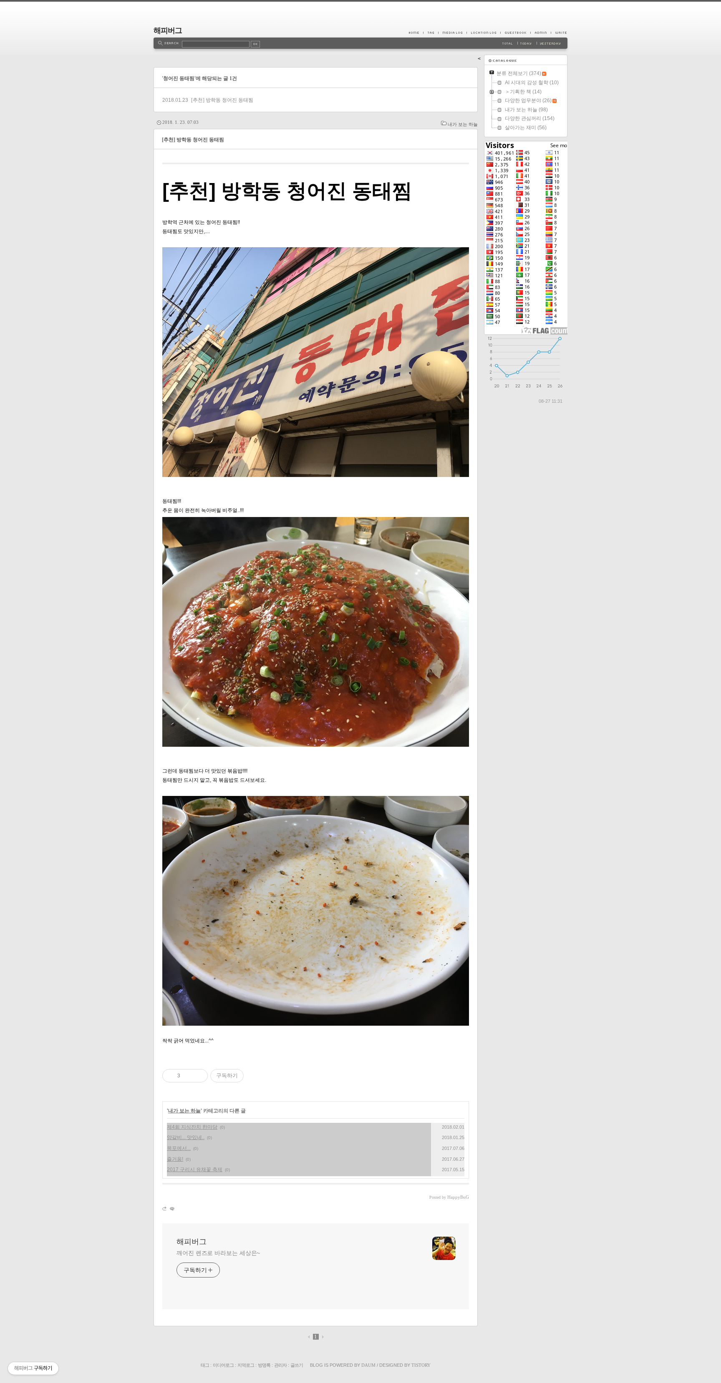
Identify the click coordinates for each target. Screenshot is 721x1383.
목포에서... (179, 1148)
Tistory (421, 1365)
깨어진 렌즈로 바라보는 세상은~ (218, 1253)
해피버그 (168, 30)
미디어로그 (223, 1365)
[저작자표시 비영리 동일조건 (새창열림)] (255, 1075)
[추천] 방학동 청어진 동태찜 (222, 100)
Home (416, 32)
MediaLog (452, 32)
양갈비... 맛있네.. (185, 1137)
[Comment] (172, 1208)
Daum (368, 1365)
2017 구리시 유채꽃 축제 (194, 1169)
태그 (205, 1365)
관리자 (280, 1365)
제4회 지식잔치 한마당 (192, 1127)
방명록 (264, 1365)
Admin (540, 32)
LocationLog (483, 32)
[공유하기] (188, 1075)
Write (559, 32)
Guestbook (515, 32)
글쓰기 (296, 1365)
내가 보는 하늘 (463, 124)
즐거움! (175, 1159)
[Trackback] (165, 1208)
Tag (430, 32)
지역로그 (245, 1365)
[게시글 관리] (198, 1075)
